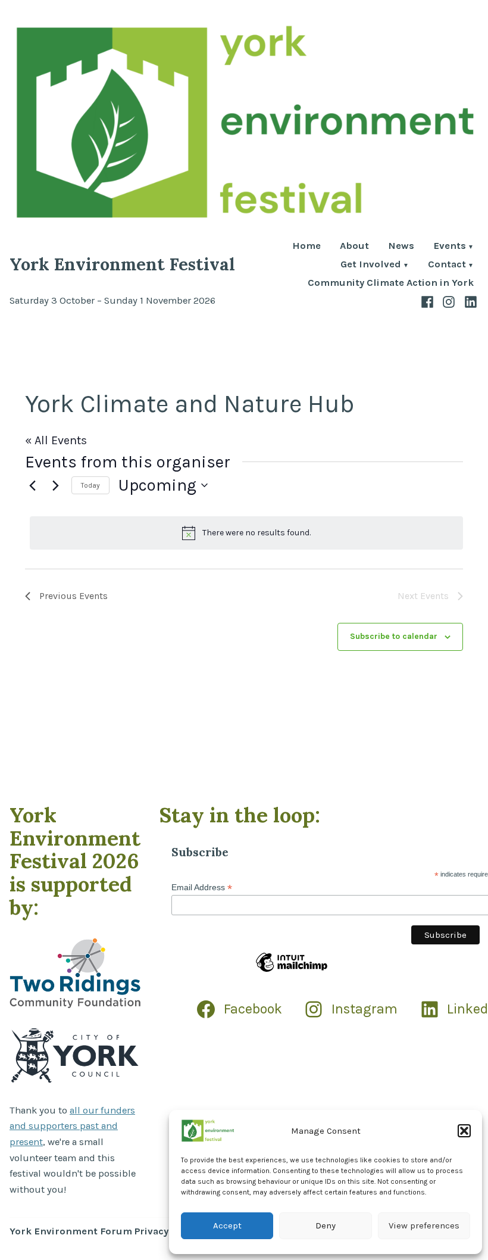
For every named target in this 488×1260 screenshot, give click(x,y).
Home (306, 246)
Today (90, 485)
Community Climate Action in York (391, 283)
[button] (464, 1131)
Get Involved (370, 265)
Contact (447, 265)
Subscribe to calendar (393, 636)
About (354, 246)
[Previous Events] (32, 485)
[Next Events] (55, 485)
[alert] (246, 533)
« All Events (56, 440)
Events (449, 246)
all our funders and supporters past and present (72, 1126)
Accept (227, 1225)
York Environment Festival (122, 264)
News (401, 246)
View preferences (424, 1225)
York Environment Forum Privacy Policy (104, 1231)
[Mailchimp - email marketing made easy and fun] (291, 971)
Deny (325, 1225)
